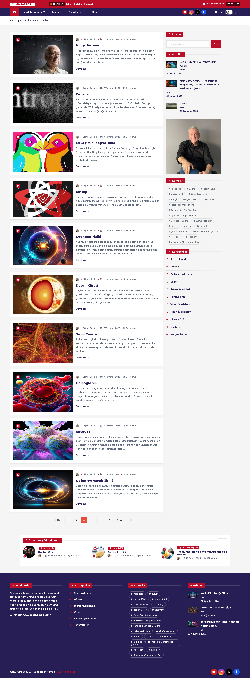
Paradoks (176, 189)
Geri (59, 519)
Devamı (81, 68)
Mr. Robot (175, 237)
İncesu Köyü (208, 189)
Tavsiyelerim (178, 296)
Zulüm (191, 189)
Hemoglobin (86, 383)
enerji (174, 199)
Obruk (183, 103)
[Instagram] (191, 12)
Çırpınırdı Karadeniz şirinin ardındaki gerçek (194, 231)
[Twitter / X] (197, 12)
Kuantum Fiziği (88, 237)
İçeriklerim (75, 12)
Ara (216, 44)
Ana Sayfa (16, 20)
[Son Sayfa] (131, 520)
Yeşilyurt (209, 199)
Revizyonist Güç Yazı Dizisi (185, 210)
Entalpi (82, 192)
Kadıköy (192, 237)
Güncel (56, 12)
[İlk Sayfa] (47, 520)
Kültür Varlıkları (203, 221)
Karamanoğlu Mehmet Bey (185, 242)
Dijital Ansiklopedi (181, 274)
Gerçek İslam (178, 334)
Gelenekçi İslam (179, 221)
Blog (94, 12)
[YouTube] (185, 12)
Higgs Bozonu (87, 45)
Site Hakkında (178, 259)
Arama (176, 34)
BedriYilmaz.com (22, 4)
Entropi (82, 94)
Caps (173, 281)
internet (202, 226)
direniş (174, 226)
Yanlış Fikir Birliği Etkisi (214, 593)
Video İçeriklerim (180, 304)
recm (188, 226)
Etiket (28, 20)
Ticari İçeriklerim (180, 311)
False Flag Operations (182, 205)
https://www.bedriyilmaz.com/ (32, 614)
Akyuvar (83, 432)
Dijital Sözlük (90, 39)
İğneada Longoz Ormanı (184, 215)
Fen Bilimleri (42, 20)
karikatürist (177, 194)
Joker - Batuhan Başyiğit (216, 607)
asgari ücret (190, 199)
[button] (220, 540)
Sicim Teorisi (86, 334)
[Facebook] (203, 12)
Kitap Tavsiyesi (199, 194)
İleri (119, 519)
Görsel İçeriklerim (181, 289)
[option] (56, 552)
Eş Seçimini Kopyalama (95, 143)
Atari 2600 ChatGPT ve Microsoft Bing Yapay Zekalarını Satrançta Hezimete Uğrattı (200, 84)
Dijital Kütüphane (32, 12)
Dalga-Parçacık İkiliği (95, 481)
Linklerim (175, 327)
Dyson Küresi (87, 285)
